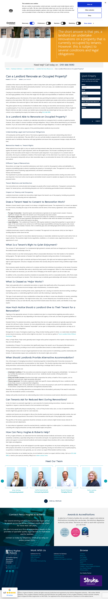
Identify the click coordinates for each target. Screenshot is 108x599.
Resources (83, 561)
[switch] (48, 23)
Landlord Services (29, 69)
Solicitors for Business (60, 553)
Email (83, 90)
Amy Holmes (16, 490)
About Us (82, 555)
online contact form (42, 455)
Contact (82, 553)
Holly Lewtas (91, 490)
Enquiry (84, 107)
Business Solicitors (16, 69)
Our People (83, 557)
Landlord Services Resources (44, 69)
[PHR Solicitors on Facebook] (10, 571)
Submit (98, 121)
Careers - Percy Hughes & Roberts (90, 566)
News (81, 563)
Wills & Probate (35, 557)
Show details (88, 23)
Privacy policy (84, 570)
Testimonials (83, 559)
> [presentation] (105, 481)
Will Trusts (34, 559)
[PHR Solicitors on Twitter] (7, 571)
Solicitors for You (35, 553)
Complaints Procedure (86, 564)
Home (8, 69)
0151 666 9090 (67, 64)
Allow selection (89, 10)
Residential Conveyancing (38, 561)
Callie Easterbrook (41, 490)
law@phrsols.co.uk (12, 568)
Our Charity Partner (85, 568)
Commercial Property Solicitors (63, 559)
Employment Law (36, 555)
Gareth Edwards (66, 490)
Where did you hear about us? (90, 101)
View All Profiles (55, 501)
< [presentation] (2, 481)
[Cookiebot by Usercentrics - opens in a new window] (11, 23)
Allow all (89, 4)
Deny (89, 15)
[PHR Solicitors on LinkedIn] (13, 571)
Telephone (85, 96)
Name (83, 84)
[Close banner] (105, 2)
